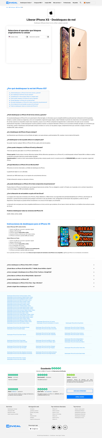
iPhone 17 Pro (55, 412)
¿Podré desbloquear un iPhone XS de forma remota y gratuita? (26, 92)
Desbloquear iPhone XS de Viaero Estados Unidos (18, 318)
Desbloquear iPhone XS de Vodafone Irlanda (17, 341)
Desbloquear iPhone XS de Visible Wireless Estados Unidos (20, 314)
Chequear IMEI (38, 2)
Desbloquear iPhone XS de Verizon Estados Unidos (18, 301)
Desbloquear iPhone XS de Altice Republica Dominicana (19, 353)
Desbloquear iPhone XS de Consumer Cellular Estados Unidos (21, 310)
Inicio (7, 7)
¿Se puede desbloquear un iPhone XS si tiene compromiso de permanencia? (29, 102)
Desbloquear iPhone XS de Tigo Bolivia (74, 323)
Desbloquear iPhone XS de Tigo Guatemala (45, 333)
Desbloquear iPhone (79, 410)
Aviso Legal (58, 435)
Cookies (63, 435)
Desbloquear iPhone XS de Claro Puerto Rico (75, 347)
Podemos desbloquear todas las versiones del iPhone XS (24, 106)
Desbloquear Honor (79, 417)
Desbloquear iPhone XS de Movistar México (74, 341)
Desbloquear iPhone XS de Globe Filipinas (16, 334)
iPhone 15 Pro (55, 417)
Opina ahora (79, 397)
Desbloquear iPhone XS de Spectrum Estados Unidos (19, 320)
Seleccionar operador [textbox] (35, 36)
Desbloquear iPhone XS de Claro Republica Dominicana (19, 352)
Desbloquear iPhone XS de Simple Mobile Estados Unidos (20, 307)
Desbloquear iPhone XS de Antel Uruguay (16, 359)
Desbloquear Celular (25, 2)
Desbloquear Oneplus (80, 415)
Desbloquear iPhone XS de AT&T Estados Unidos (18, 323)
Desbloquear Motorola (80, 414)
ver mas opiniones (80, 391)
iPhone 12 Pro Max (56, 414)
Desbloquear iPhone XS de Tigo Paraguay (45, 347)
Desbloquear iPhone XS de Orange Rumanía (45, 353)
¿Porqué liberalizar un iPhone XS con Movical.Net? (23, 100)
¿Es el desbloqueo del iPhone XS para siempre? (22, 94)
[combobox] (17, 36)
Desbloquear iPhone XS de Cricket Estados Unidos (18, 303)
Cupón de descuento (35, 419)
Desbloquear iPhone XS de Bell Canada (16, 328)
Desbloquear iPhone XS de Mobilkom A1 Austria (47, 323)
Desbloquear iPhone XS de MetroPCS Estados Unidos (19, 300)
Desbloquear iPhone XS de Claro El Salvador (75, 328)
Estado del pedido (34, 412)
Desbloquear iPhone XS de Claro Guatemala (46, 334)
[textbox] (17, 36)
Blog (31, 414)
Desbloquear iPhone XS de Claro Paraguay (45, 346)
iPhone (18, 7)
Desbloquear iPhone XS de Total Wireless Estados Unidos (20, 315)
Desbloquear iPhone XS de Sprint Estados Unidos (18, 304)
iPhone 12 (54, 419)
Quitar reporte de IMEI (13, 414)
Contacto (32, 409)
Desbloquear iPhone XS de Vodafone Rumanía (46, 352)
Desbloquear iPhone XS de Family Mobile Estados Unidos (20, 308)
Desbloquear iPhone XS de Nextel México (74, 339)
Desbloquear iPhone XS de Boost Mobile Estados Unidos (20, 297)
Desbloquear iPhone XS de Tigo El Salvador (74, 327)
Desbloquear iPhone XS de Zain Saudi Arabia (75, 353)
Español (88, 2)
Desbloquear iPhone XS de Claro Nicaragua (17, 346)
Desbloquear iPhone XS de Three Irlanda (16, 340)
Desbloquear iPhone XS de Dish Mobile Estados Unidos (19, 311)
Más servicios (56, 2)
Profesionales (67, 2)
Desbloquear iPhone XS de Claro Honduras (74, 334)
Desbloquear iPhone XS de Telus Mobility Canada (18, 327)
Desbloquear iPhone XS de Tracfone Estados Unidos (19, 295)
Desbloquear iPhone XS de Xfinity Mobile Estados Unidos (20, 317)
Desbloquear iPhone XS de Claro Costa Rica (46, 327)
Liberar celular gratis (79, 409)
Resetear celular (11, 412)
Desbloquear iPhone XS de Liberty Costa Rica (46, 328)
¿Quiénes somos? (34, 410)
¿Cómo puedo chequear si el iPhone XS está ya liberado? (24, 98)
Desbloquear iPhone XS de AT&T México (74, 340)
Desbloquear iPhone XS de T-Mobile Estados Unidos (19, 305)
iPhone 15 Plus (55, 410)
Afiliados (32, 417)
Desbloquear (12, 7)
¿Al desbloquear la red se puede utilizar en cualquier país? (24, 96)
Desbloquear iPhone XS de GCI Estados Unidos (18, 313)
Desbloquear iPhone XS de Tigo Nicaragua (16, 347)
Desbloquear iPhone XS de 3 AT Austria (46, 321)
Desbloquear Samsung (80, 412)
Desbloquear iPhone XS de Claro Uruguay (16, 357)
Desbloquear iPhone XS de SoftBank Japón (45, 341)
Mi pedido (75, 2)
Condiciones (52, 435)
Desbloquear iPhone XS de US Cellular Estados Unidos (19, 321)
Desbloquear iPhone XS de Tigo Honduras (74, 333)
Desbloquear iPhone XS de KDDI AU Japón (45, 340)
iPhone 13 (54, 409)
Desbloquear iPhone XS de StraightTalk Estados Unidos (19, 298)
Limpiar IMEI (48, 2)
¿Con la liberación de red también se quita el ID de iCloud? (24, 104)
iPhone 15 (54, 415)
